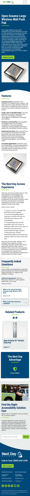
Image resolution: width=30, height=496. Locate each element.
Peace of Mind (14, 373)
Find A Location (7, 466)
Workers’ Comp (19, 478)
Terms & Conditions (5, 492)
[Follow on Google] (18, 486)
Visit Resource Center (6, 283)
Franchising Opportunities (19, 475)
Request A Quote (8, 57)
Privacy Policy (12, 492)
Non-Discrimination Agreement (10, 494)
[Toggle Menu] (25, 2)
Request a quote (11, 210)
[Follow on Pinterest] (12, 486)
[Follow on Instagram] (9, 486)
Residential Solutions (7, 472)
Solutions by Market (7, 481)
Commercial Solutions (5, 475)
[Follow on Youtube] (15, 486)
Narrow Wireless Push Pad (13, 41)
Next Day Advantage (20, 472)
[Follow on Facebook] (3, 486)
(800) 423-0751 (20, 460)
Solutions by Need (6, 478)
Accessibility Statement (21, 492)
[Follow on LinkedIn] (6, 486)
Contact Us (18, 481)
